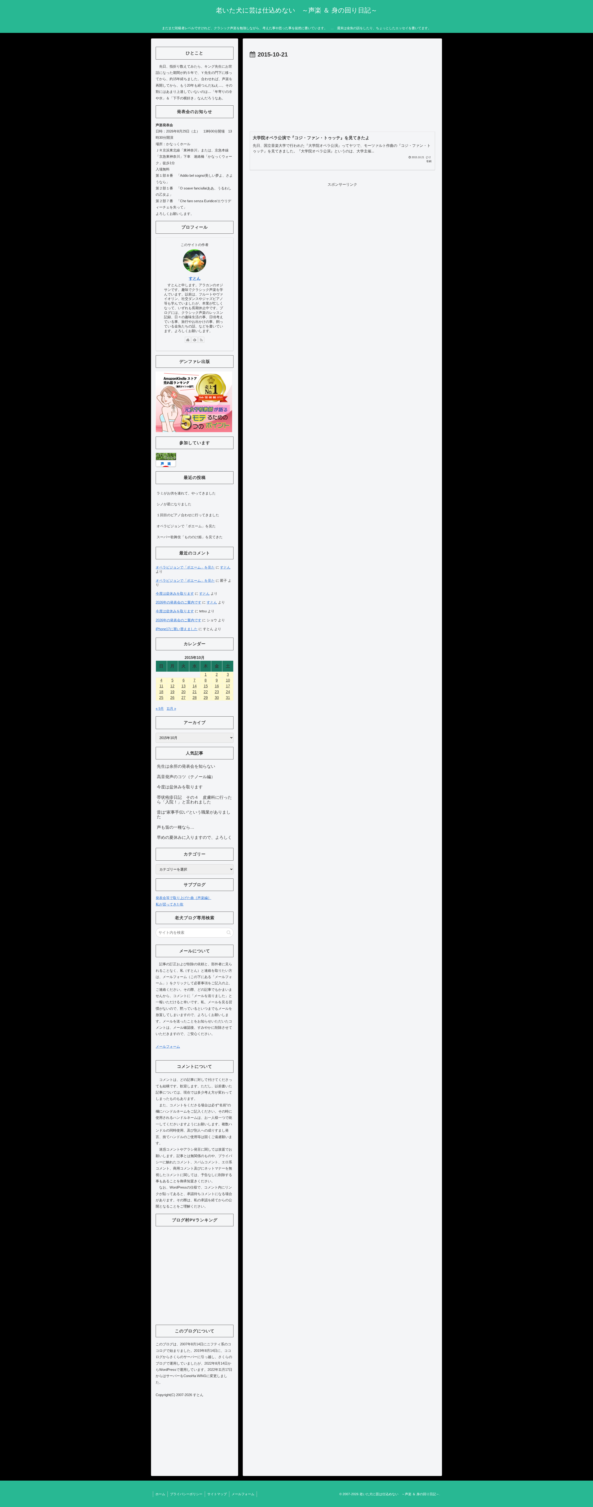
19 (172, 692)
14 (194, 686)
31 (228, 698)
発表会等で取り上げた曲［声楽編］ (183, 898)
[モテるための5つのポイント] (194, 401)
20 (183, 692)
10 (228, 680)
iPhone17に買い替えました (177, 629)
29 (206, 698)
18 (161, 692)
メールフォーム (168, 1046)
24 (228, 692)
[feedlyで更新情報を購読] (195, 340)
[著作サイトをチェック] (188, 340)
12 (172, 686)
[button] (229, 932)
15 (206, 686)
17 (228, 686)
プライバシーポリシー (186, 1494)
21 (194, 692)
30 (217, 698)
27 (183, 698)
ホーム (160, 1494)
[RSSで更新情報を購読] (201, 340)
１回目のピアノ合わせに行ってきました (188, 515)
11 (161, 686)
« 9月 (160, 709)
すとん (195, 278)
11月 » (171, 709)
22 (206, 692)
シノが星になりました (174, 504)
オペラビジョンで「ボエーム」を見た (186, 526)
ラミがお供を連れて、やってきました (186, 493)
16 (217, 686)
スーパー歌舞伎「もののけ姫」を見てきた (190, 537)
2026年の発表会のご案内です (178, 602)
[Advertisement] (342, 94)
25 (161, 698)
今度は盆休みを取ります (175, 593)
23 (217, 692)
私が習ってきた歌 (169, 904)
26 (172, 698)
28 (194, 698)
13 (183, 686)
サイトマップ (217, 1494)
